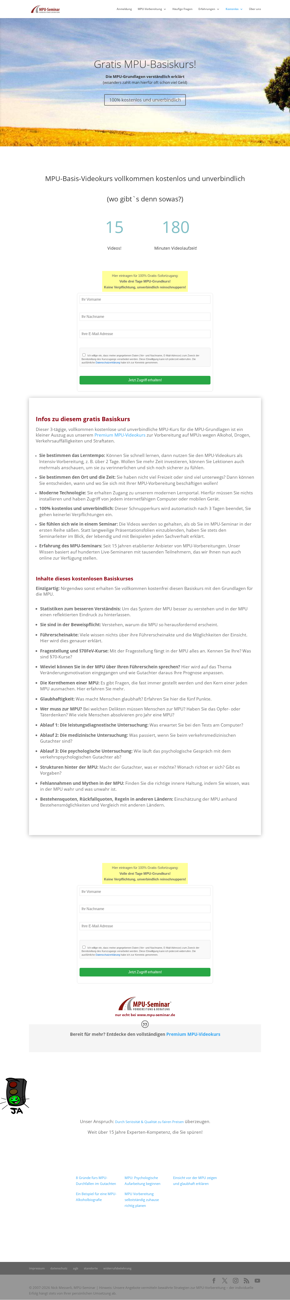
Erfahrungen (206, 9)
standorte (91, 1268)
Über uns (255, 9)
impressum (37, 1268)
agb (75, 1268)
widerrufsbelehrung (117, 1268)
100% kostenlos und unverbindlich (145, 100)
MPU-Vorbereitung (150, 9)
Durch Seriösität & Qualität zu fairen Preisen (149, 1121)
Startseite (97, 1234)
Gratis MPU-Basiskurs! (145, 64)
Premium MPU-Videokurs (119, 435)
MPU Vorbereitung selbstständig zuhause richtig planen (142, 1199)
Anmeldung (124, 9)
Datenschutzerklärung (108, 362)
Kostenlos (232, 9)
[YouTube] (257, 1281)
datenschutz (58, 1268)
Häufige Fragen (182, 9)
